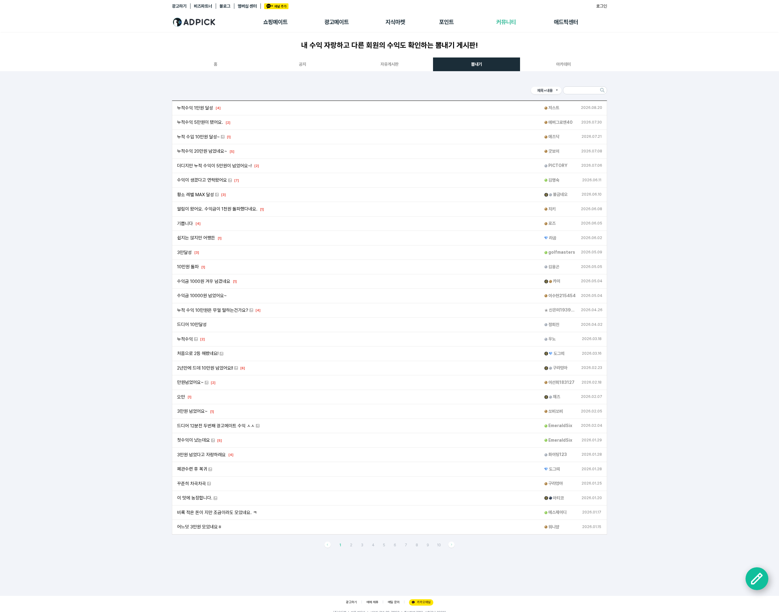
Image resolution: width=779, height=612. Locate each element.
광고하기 (179, 6)
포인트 (446, 22)
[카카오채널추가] (276, 6)
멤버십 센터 (247, 6)
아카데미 (563, 64)
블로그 (224, 6)
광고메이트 (336, 22)
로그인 (601, 6)
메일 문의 (394, 602)
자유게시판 (389, 64)
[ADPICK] (217, 22)
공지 (302, 64)
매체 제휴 (372, 602)
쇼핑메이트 (275, 22)
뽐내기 (476, 64)
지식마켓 (395, 22)
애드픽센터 (566, 22)
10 (439, 545)
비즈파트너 (203, 6)
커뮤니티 (506, 22)
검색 (602, 90)
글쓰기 (757, 578)
